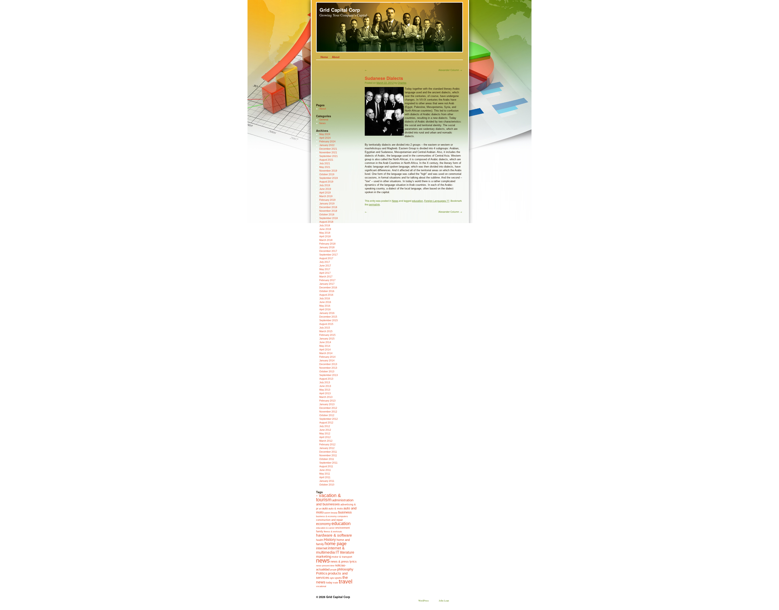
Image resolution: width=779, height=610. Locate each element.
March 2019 (325, 196)
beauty (334, 512)
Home (324, 57)
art (320, 508)
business (345, 512)
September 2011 (328, 462)
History (330, 539)
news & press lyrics (343, 561)
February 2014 (327, 356)
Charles (402, 82)
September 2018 (328, 218)
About (335, 57)
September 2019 (328, 178)
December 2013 (328, 364)
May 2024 (324, 134)
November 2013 (328, 367)
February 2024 (327, 141)
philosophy (345, 569)
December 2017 (328, 251)
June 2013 (325, 386)
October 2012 (326, 415)
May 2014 (324, 346)
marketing (323, 556)
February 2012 (327, 444)
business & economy (326, 516)
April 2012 (325, 437)
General (323, 119)
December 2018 (328, 207)
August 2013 (326, 378)
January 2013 (327, 404)
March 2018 (325, 240)
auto (325, 508)
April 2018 (325, 236)
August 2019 (326, 181)
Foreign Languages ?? (436, 200)
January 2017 (327, 283)
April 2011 (324, 477)
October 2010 (326, 484)
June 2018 (325, 229)
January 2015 (327, 338)
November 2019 (328, 170)
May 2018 (324, 232)
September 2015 (328, 320)
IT (337, 552)
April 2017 (325, 273)
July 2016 (324, 298)
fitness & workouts (333, 531)
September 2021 (328, 156)
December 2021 (328, 148)
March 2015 (325, 331)
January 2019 (327, 203)
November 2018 (328, 210)
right (332, 578)
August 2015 (326, 324)
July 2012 (324, 426)
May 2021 (324, 167)
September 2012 (328, 419)
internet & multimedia (330, 550)
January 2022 (327, 145)
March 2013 (325, 397)
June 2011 (325, 470)
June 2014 (325, 342)
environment (342, 527)
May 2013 (324, 389)
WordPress (423, 600)
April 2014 (325, 349)
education (417, 200)
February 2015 (327, 335)
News (395, 200)
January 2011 (326, 481)
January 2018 (327, 247)
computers (342, 516)
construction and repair (329, 519)
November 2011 (328, 455)
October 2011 (326, 459)
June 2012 (325, 430)
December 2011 (328, 451)
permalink (374, 204)
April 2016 (325, 309)
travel (345, 582)
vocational (321, 586)
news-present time (325, 565)
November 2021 (328, 152)
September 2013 (328, 375)
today (329, 582)
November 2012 (328, 411)
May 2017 (324, 269)
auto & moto (335, 508)
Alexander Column (450, 70)
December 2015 (328, 316)
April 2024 (325, 137)
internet (321, 548)
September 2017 (328, 254)
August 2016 (326, 294)
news (323, 560)
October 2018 (326, 214)
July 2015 (324, 327)
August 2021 (326, 159)
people (333, 569)
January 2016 (327, 313)
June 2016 (325, 302)
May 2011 (324, 473)
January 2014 (327, 360)
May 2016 (324, 305)
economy (323, 524)
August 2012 (326, 422)
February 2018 (327, 243)
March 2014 (325, 353)
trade (335, 582)
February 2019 (327, 200)
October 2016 (326, 291)
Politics (321, 573)
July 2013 (324, 382)
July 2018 (324, 225)
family (319, 531)
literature (347, 552)
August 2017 (326, 258)
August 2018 (326, 221)
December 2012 (328, 408)
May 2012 (324, 433)
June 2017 (325, 265)
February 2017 (327, 280)
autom (327, 512)
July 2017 (324, 262)
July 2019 (324, 185)
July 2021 (324, 163)
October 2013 (326, 371)
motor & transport (342, 556)
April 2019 (325, 192)
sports (338, 577)
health (319, 539)
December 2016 (328, 287)
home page (335, 543)
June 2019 (325, 189)
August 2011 (326, 466)
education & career (325, 528)
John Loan (444, 600)
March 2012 (325, 440)
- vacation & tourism (328, 497)
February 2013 (327, 400)
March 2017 (325, 276)
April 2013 (325, 393)
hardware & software (334, 535)
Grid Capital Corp (340, 9)
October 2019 (326, 174)
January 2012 (327, 448)
